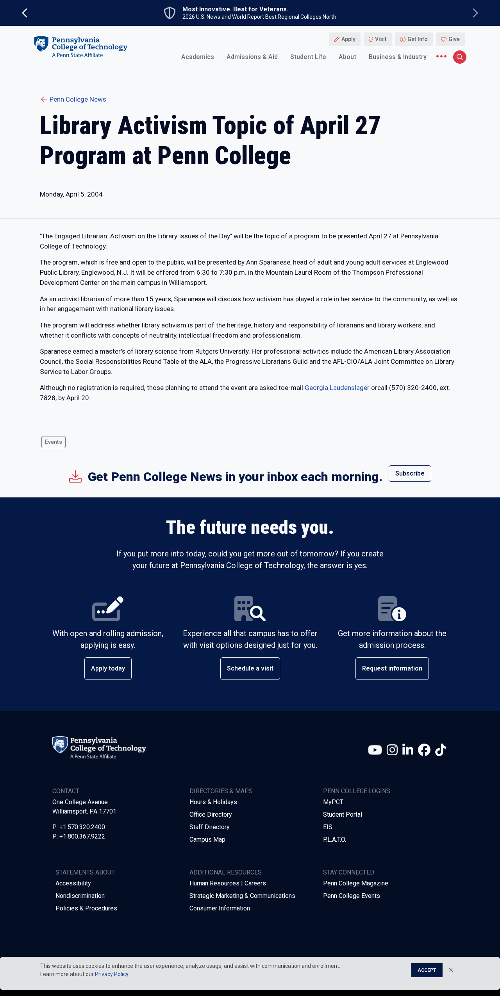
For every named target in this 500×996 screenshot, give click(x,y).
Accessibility (73, 883)
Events (53, 442)
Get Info (417, 39)
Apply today (108, 668)
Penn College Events (351, 895)
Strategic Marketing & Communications (242, 895)
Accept (427, 970)
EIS (327, 827)
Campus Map (207, 839)
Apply (348, 39)
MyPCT (333, 802)
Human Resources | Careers (227, 883)
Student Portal (342, 814)
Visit (381, 39)
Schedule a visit (250, 668)
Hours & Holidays (213, 802)
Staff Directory (209, 827)
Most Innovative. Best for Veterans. (235, 9)
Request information (392, 668)
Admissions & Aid (252, 56)
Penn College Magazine (355, 883)
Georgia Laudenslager (337, 388)
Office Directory (210, 814)
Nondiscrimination (80, 895)
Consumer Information (219, 908)
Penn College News (78, 99)
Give (454, 39)
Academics (197, 56)
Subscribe (410, 473)
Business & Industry (398, 56)
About (347, 56)
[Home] (80, 46)
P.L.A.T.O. (334, 839)
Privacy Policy (111, 974)
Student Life (308, 56)
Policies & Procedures (86, 908)
